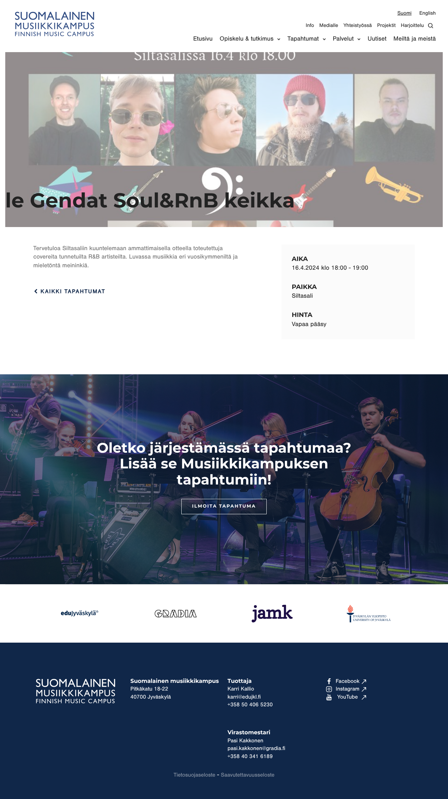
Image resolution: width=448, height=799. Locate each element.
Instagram (347, 689)
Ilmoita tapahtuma (224, 506)
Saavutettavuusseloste (247, 775)
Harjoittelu (412, 25)
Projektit (386, 25)
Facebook (347, 681)
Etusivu (203, 39)
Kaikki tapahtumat (71, 292)
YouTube (347, 697)
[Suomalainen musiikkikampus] (54, 40)
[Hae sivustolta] (432, 25)
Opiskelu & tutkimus (247, 39)
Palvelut (343, 39)
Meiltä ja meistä (414, 39)
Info (310, 25)
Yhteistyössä (357, 25)
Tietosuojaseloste (194, 775)
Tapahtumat (302, 39)
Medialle (328, 25)
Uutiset (377, 39)
